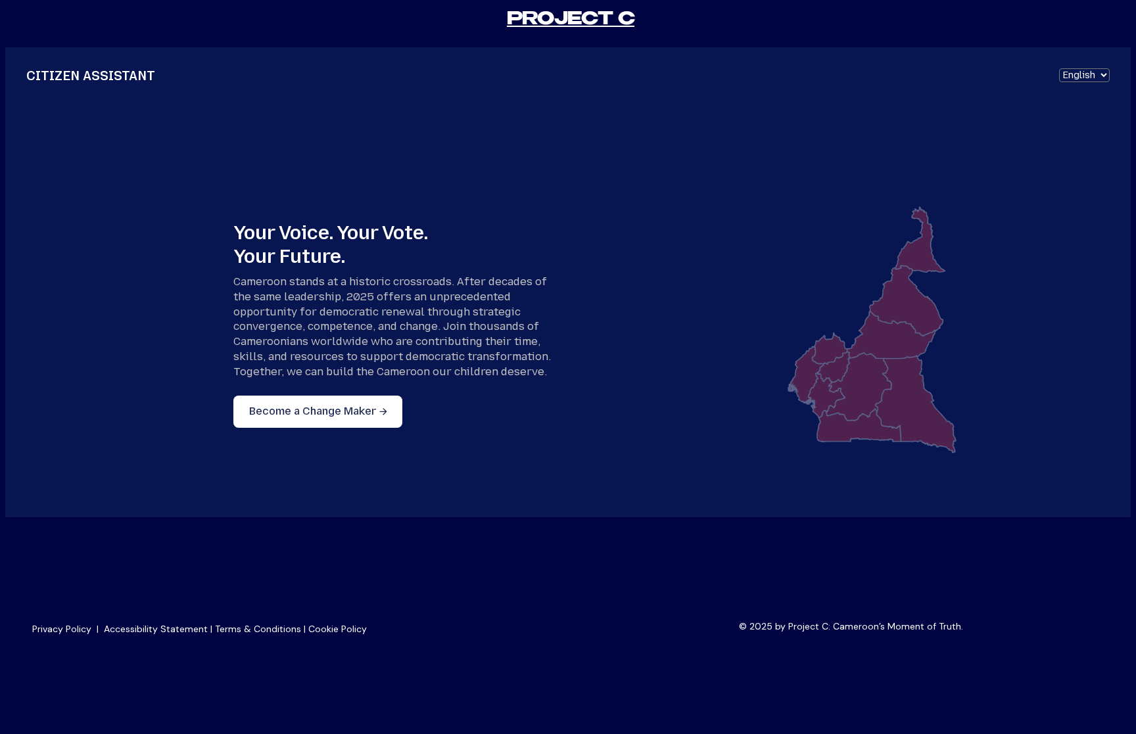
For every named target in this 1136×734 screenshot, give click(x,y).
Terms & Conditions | (261, 629)
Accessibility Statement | (159, 629)
